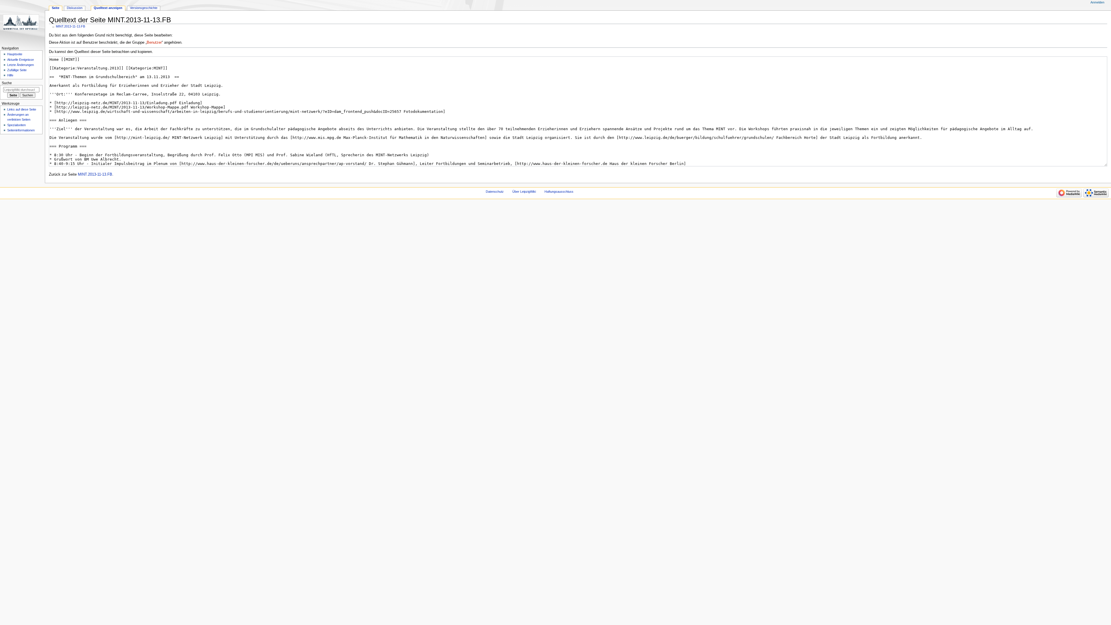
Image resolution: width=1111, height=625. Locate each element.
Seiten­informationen (21, 130)
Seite (55, 8)
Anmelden (1097, 2)
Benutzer (154, 43)
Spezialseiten (16, 125)
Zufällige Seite (17, 70)
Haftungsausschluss (559, 191)
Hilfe (10, 75)
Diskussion (74, 8)
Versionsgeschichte (143, 8)
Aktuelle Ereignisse (20, 59)
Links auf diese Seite (21, 109)
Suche (7, 83)
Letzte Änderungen (20, 65)
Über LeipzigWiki (524, 191)
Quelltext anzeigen (108, 8)
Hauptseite (14, 54)
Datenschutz (495, 191)
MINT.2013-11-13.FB (70, 26)
